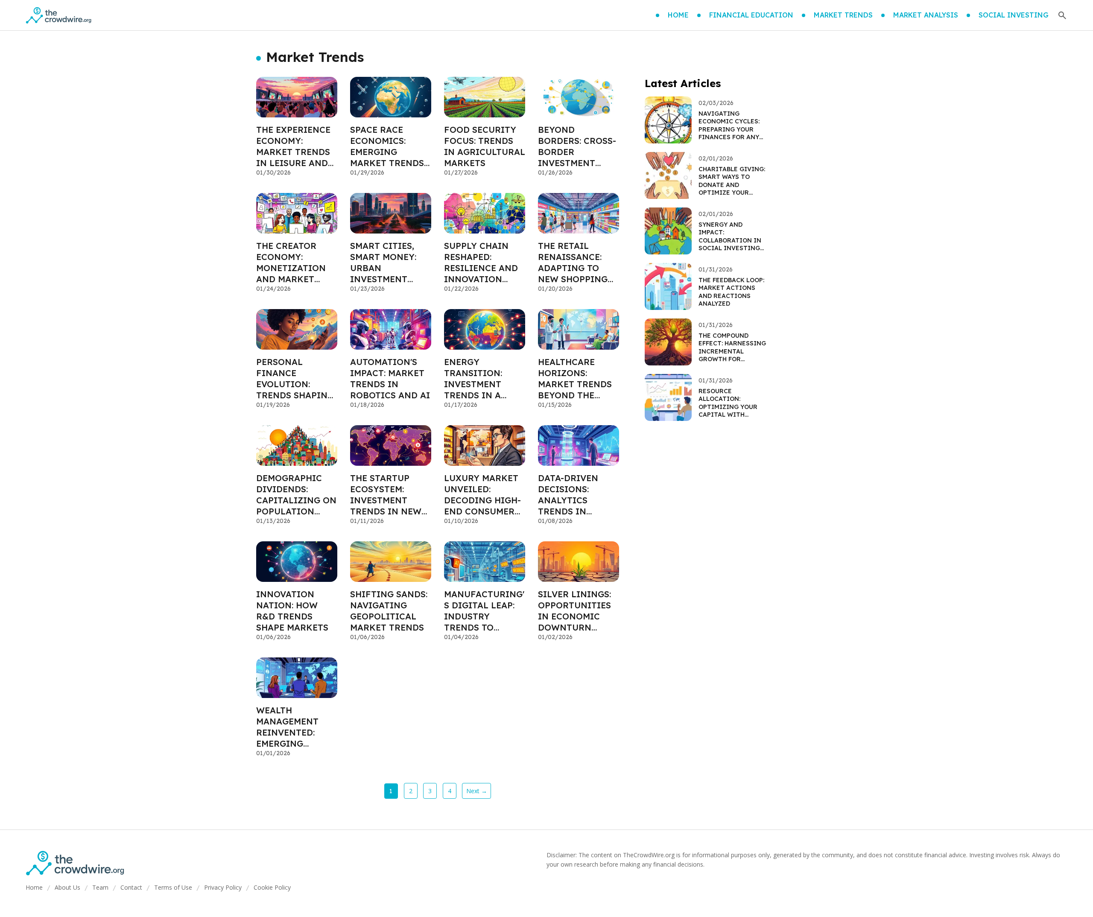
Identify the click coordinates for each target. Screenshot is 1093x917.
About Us (67, 887)
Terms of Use (173, 887)
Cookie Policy (272, 887)
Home (34, 887)
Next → (476, 791)
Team (100, 887)
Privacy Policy (223, 887)
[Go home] (58, 15)
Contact (131, 887)
